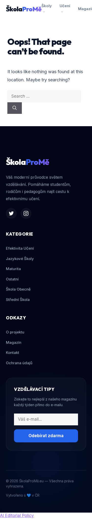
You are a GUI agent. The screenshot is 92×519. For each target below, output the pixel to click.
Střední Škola (18, 299)
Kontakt (12, 352)
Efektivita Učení (20, 248)
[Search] (14, 108)
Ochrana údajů (19, 363)
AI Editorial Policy (17, 515)
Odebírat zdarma (46, 435)
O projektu (15, 332)
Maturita (13, 268)
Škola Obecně (18, 289)
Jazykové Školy (20, 258)
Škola (23, 9)
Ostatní (12, 279)
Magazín (13, 342)
